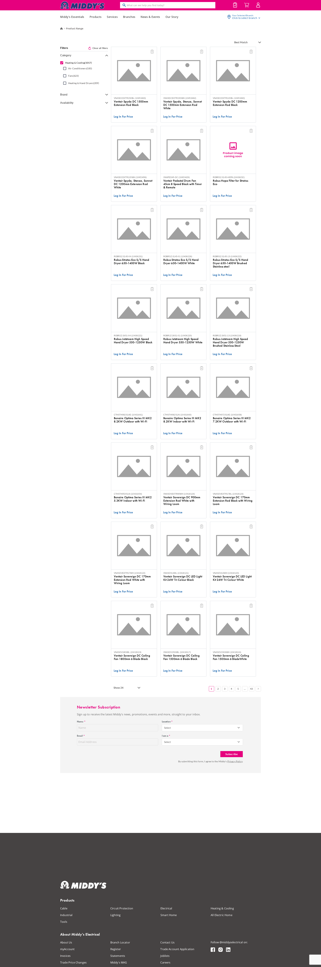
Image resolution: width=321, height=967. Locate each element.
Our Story (172, 17)
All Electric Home (221, 915)
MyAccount (258, 5)
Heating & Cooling (222, 908)
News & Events (150, 17)
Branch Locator (120, 942)
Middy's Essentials (72, 17)
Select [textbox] (167, 727)
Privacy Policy (234, 761)
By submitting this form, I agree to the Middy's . (210, 761)
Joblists (235, 5)
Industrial (66, 915)
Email (81, 735)
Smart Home (168, 915)
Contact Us (167, 942)
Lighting (115, 915)
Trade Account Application (177, 949)
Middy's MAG (118, 962)
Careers (165, 962)
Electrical (166, 908)
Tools (63, 922)
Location (167, 721)
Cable (63, 908)
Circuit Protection (121, 908)
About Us (66, 942)
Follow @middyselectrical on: (229, 942)
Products (96, 17)
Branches (129, 17)
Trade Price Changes (73, 962)
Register (115, 949)
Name (81, 721)
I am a (166, 735)
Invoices (65, 956)
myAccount (67, 949)
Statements (117, 956)
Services (112, 17)
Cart (246, 5)
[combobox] (202, 727)
